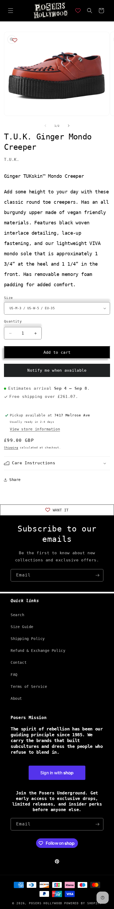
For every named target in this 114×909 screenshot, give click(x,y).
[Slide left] (45, 125)
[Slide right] (68, 125)
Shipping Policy (28, 639)
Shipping (11, 447)
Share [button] (15, 480)
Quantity (13, 321)
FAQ (14, 674)
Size (8, 298)
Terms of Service (29, 686)
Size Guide (22, 627)
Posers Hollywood (45, 903)
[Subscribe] (97, 575)
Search (17, 615)
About (16, 698)
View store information (35, 429)
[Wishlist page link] (78, 10)
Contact (19, 662)
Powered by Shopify (83, 903)
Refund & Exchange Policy (38, 650)
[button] (10, 10)
